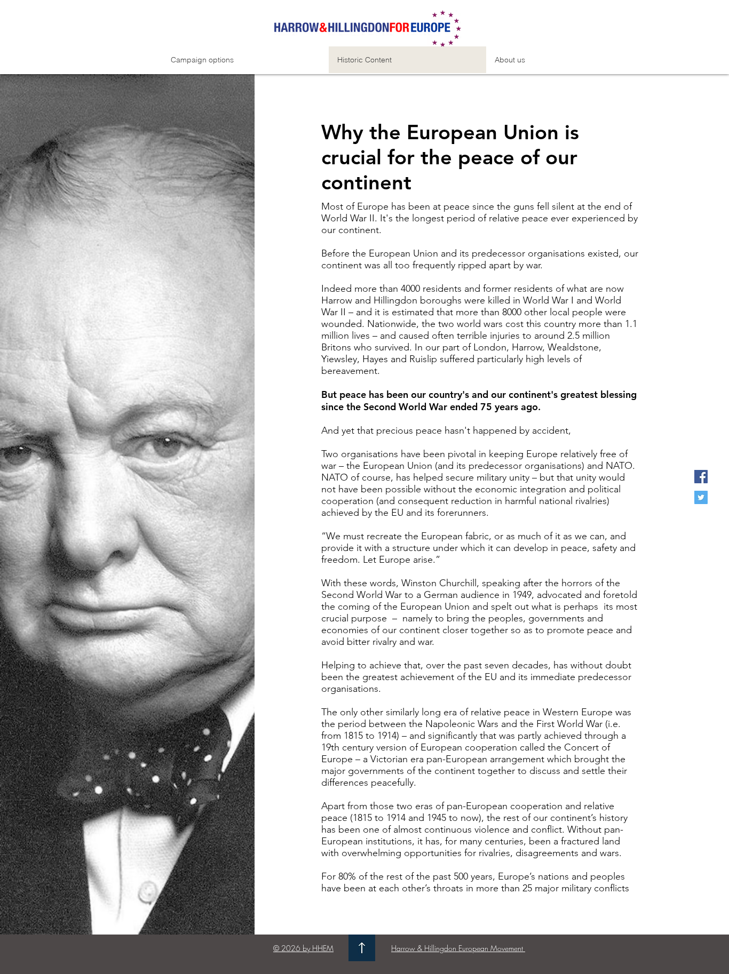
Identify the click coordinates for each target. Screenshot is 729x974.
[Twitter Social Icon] (701, 497)
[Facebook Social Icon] (701, 476)
